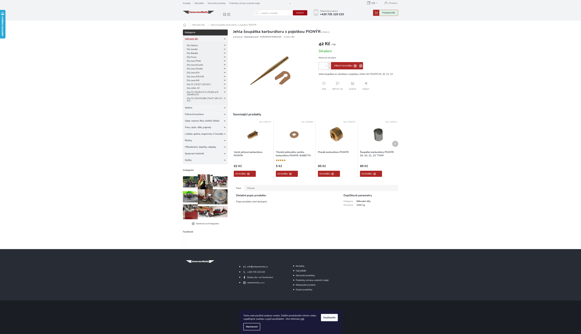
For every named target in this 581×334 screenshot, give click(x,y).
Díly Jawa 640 (193, 80)
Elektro (188, 107)
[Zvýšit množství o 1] (329, 64)
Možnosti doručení (327, 57)
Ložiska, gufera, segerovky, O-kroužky (204, 133)
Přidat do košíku (343, 66)
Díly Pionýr (192, 57)
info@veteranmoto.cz (257, 266)
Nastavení (252, 326)
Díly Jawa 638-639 (195, 76)
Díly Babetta (192, 53)
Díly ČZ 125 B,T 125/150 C (199, 84)
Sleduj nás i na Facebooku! (260, 277)
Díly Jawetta (192, 49)
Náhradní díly (191, 38)
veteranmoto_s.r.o (255, 282)
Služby (188, 160)
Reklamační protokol (305, 284)
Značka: (289, 36)
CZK (373, 3)
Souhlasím (329, 317)
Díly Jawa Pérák (194, 61)
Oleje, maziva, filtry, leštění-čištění (202, 120)
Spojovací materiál (194, 153)
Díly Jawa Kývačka (195, 65)
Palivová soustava (194, 114)
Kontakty (187, 3)
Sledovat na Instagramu (207, 223)
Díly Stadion (192, 45)
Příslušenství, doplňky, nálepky (200, 147)
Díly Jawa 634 (193, 72)
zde (302, 319)
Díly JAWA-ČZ (193, 88)
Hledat (300, 12)
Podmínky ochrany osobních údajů (244, 3)
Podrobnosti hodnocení (270, 36)
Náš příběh (199, 3)
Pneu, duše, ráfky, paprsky (198, 127)
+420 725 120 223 (256, 272)
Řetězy (188, 140)
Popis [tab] (238, 188)
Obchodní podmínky (217, 3)
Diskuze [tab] (251, 188)
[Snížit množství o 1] (329, 67)
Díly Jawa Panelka (195, 68)
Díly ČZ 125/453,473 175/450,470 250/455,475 (202, 93)
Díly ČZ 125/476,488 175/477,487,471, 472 (205, 99)
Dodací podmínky (304, 289)
